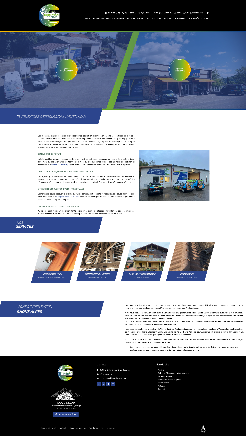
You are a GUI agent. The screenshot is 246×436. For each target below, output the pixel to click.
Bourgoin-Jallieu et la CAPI (67, 197)
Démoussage (180, 18)
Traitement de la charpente (159, 18)
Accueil (86, 18)
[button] (141, 175)
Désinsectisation (135, 18)
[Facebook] (207, 13)
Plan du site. (93, 428)
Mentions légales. (108, 428)
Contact (205, 18)
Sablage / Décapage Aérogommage (109, 18)
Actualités (194, 18)
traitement (61, 165)
